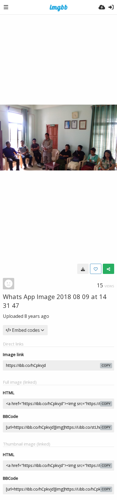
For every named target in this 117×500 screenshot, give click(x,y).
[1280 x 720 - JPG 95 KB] (83, 269)
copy (106, 365)
